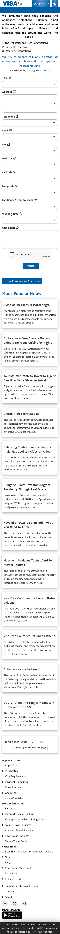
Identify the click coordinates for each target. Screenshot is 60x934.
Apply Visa (11, 765)
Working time (11, 214)
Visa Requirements (16, 776)
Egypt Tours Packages (17, 835)
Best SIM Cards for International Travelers (29, 851)
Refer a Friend (13, 879)
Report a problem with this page (30, 747)
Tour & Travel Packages (18, 824)
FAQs (8, 862)
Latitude (7, 172)
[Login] (55, 3)
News (8, 857)
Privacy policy (38, 932)
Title (5, 78)
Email (5, 130)
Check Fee (10, 792)
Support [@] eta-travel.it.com (21, 885)
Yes (33, 742)
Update (30, 265)
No (41, 742)
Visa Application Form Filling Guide (25, 819)
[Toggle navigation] (55, 10)
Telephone (9, 116)
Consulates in (22, 281)
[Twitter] (14, 903)
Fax (4, 144)
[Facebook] (5, 903)
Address (7, 92)
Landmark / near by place (18, 200)
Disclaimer (11, 873)
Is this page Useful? (17, 741)
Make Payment (13, 787)
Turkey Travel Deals (16, 841)
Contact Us (11, 891)
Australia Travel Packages (19, 830)
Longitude (8, 186)
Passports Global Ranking (19, 813)
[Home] (12, 3)
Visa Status (11, 770)
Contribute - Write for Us (19, 868)
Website (7, 158)
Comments (9, 228)
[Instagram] (24, 903)
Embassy (10, 808)
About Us (10, 896)
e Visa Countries (14, 798)
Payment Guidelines (16, 781)
